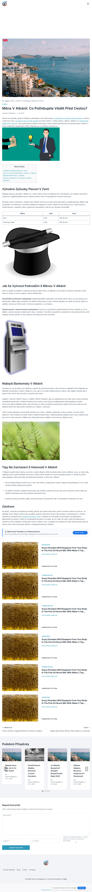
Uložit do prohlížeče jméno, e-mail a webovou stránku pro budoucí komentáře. (75, 839)
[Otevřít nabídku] (88, 3)
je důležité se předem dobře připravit (68, 118)
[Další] (86, 769)
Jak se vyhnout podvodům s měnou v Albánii (19, 173)
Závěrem (6, 180)
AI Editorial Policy (46, 889)
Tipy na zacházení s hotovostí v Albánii (17, 178)
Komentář (7, 815)
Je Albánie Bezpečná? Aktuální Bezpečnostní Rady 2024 (56, 770)
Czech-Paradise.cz (10, 113)
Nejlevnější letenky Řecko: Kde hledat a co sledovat (70, 729)
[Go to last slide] (5, 769)
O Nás (24, 870)
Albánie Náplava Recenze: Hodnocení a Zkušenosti (79, 770)
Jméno (6, 841)
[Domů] (3, 101)
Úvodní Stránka (9, 870)
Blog (18, 870)
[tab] (42, 791)
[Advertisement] (46, 20)
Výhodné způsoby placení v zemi (15, 171)
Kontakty (32, 870)
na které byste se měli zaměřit (26, 121)
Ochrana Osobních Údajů (57, 879)
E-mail (36, 841)
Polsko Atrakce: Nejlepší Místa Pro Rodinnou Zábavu (22, 729)
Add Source (82, 888)
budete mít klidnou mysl (31, 517)
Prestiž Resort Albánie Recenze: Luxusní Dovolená (34, 770)
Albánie (4, 104)
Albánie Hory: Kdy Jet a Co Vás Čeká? (11, 768)
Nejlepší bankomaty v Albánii (13, 175)
